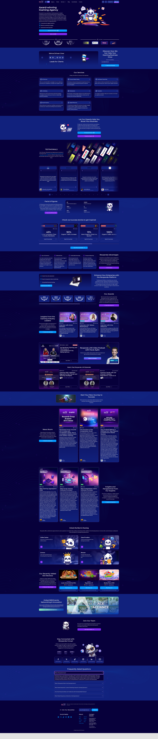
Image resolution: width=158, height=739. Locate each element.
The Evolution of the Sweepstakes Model (86, 430)
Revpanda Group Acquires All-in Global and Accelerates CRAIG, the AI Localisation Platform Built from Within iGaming (67, 432)
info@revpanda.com (92, 727)
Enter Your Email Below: (110, 59)
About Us (85, 716)
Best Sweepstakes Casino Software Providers (89, 489)
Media (57, 1)
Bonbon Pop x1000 (109, 583)
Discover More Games (48, 587)
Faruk (63, 335)
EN (103, 1)
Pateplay (89, 581)
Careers (80, 1)
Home (80, 716)
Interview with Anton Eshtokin (66, 325)
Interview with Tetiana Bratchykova (87, 325)
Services (62, 1)
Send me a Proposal (111, 65)
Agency (52, 1)
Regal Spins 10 (89, 583)
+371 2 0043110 (92, 726)
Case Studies (74, 1)
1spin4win (69, 581)
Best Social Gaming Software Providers (66, 489)
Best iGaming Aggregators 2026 (48, 489)
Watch (48, 379)
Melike (84, 460)
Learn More (68, 360)
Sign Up (95, 709)
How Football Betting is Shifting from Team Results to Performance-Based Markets (109, 432)
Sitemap (85, 718)
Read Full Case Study (48, 239)
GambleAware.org (70, 590)
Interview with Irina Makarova (107, 325)
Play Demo (67, 587)
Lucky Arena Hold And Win (68, 583)
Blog (69, 1)
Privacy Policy (81, 723)
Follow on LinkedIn (92, 358)
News (85, 721)
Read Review (70, 584)
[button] (42, 57)
